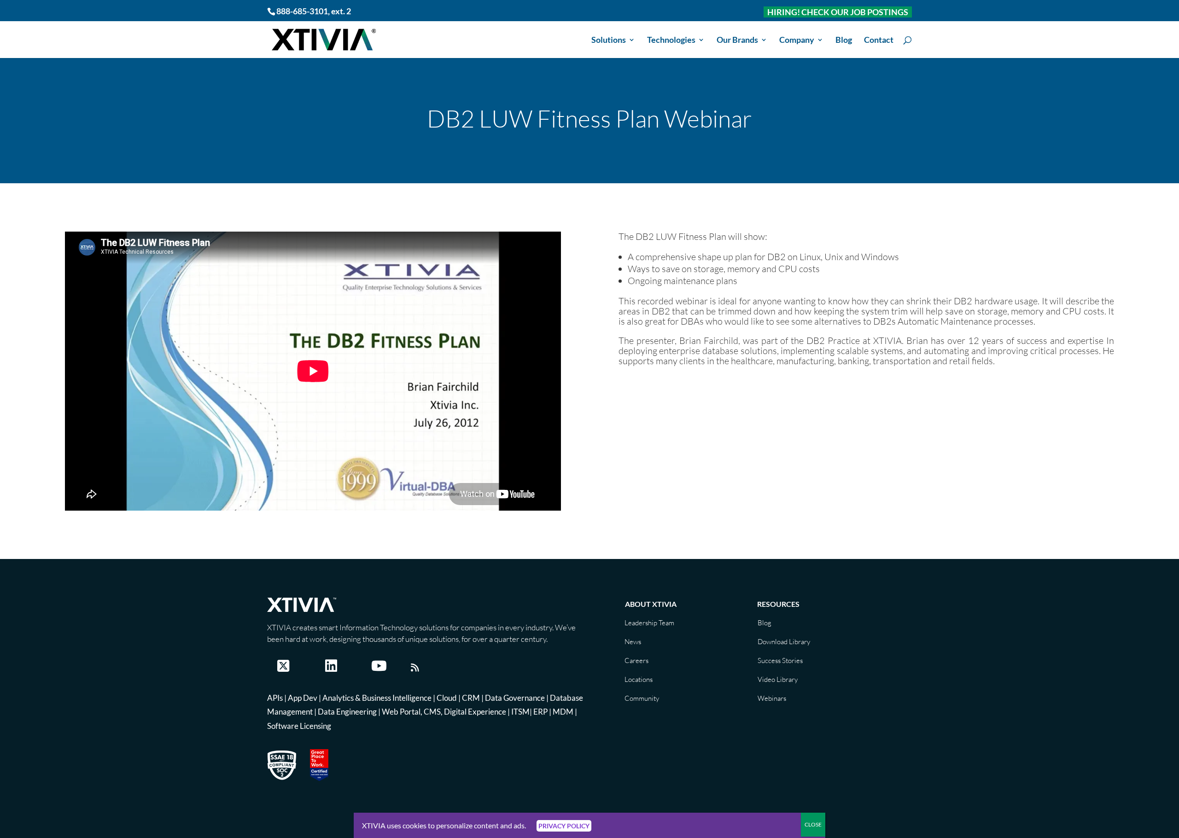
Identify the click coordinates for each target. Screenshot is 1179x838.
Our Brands (737, 40)
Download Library (784, 641)
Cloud (447, 698)
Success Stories (780, 660)
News (633, 641)
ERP (540, 711)
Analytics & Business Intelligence (377, 698)
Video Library (778, 679)
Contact (878, 40)
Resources (778, 603)
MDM (563, 711)
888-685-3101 (302, 11)
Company (796, 40)
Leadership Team (649, 622)
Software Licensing (299, 726)
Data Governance (515, 698)
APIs (275, 698)
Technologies (671, 40)
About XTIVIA (651, 603)
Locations (639, 679)
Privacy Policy (564, 826)
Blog (843, 40)
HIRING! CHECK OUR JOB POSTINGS (837, 12)
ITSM (520, 711)
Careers (636, 660)
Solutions (608, 40)
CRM (471, 698)
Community (642, 698)
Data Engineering (347, 711)
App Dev (302, 698)
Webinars (772, 698)
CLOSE (813, 824)
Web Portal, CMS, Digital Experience (444, 711)
